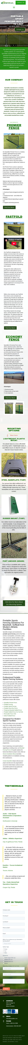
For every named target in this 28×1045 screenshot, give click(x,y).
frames (14, 101)
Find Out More (9, 207)
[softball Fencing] (14, 148)
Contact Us (20, 29)
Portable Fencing (8, 704)
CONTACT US (20, 2)
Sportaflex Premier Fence (10, 702)
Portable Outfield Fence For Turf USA (13, 712)
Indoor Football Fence (9, 715)
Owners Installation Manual (10, 754)
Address (9, 1001)
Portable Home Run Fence (11, 708)
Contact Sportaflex (7, 761)
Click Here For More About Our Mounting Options (14, 603)
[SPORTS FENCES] (14, 235)
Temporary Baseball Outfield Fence (13, 710)
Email (8, 1016)
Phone (8, 1021)
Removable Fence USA (10, 713)
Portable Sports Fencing (10, 706)
